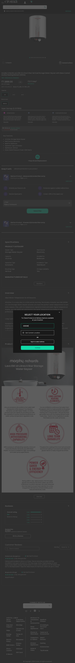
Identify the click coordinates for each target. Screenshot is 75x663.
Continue (37, 347)
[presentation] (37, 325)
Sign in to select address (37, 341)
